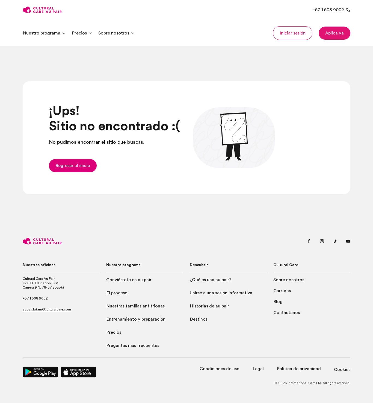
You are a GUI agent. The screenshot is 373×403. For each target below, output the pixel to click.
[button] (292, 33)
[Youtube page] (348, 241)
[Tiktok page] (335, 241)
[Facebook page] (309, 241)
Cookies (342, 369)
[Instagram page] (322, 241)
